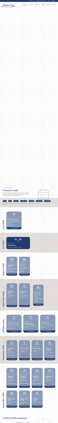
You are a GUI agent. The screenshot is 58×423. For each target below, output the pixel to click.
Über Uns (48, 4)
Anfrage (53, 4)
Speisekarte (25, 4)
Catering (43, 4)
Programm (31, 4)
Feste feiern (37, 4)
